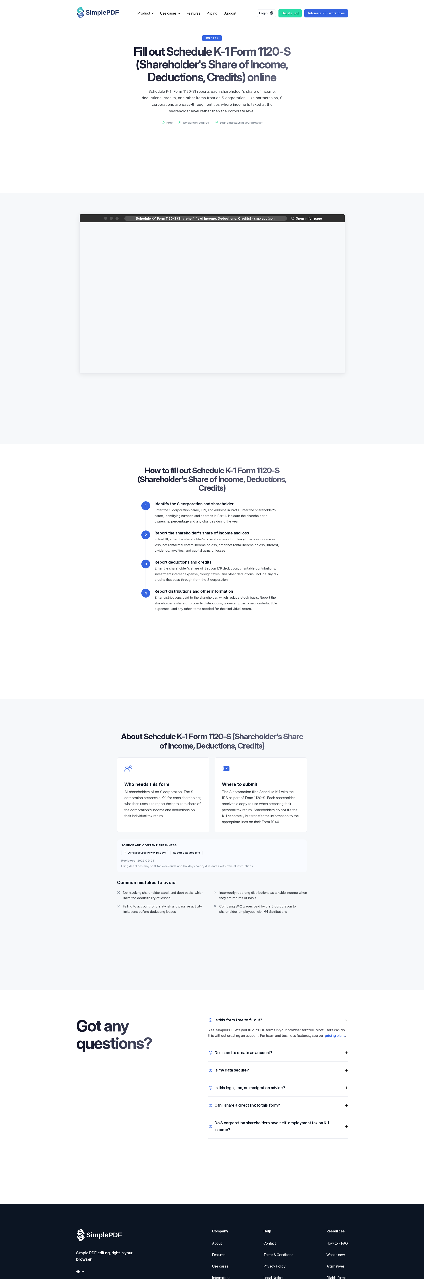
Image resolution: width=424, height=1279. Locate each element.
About (217, 1243)
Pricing (211, 13)
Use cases (220, 1266)
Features (193, 13)
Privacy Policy (274, 1266)
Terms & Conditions (278, 1255)
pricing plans (335, 1035)
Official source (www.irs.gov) (147, 852)
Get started (290, 13)
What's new (335, 1255)
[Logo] (101, 13)
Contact (269, 1243)
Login (263, 13)
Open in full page (309, 218)
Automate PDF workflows (326, 13)
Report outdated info (186, 852)
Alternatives (335, 1266)
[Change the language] (80, 1271)
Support (229, 13)
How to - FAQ (337, 1243)
